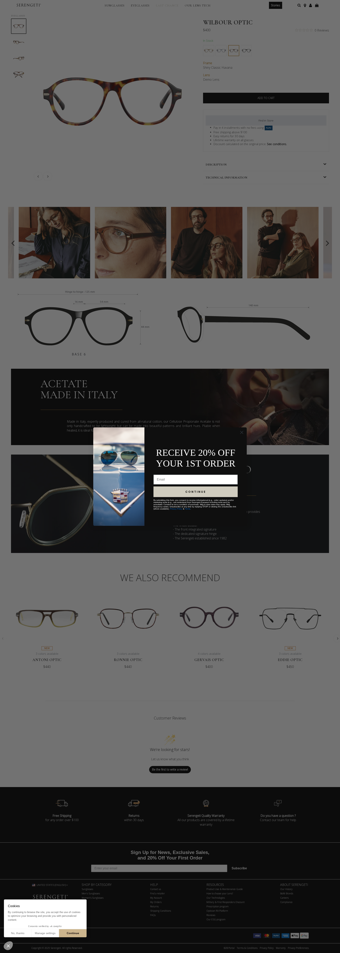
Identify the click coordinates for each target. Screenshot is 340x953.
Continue (73, 933)
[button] (8, 945)
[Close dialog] (241, 432)
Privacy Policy (176, 509)
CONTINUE (195, 492)
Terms (187, 509)
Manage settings (45, 933)
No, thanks (17, 933)
